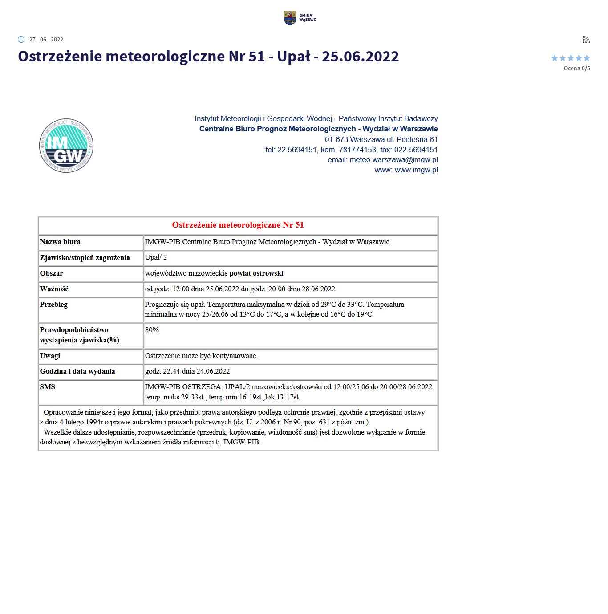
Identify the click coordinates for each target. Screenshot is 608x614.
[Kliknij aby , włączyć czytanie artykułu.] (24, 80)
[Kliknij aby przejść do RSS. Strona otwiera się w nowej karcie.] (586, 39)
